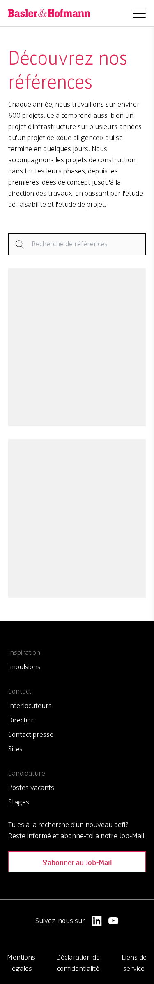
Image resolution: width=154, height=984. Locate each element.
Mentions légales (21, 963)
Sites (15, 748)
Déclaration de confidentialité (78, 963)
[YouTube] (113, 921)
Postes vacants (31, 787)
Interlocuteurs (30, 705)
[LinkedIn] (97, 921)
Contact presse (30, 734)
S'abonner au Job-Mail (77, 862)
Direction (21, 720)
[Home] (49, 13)
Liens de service (134, 963)
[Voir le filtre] (77, 244)
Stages (18, 801)
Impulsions (24, 666)
